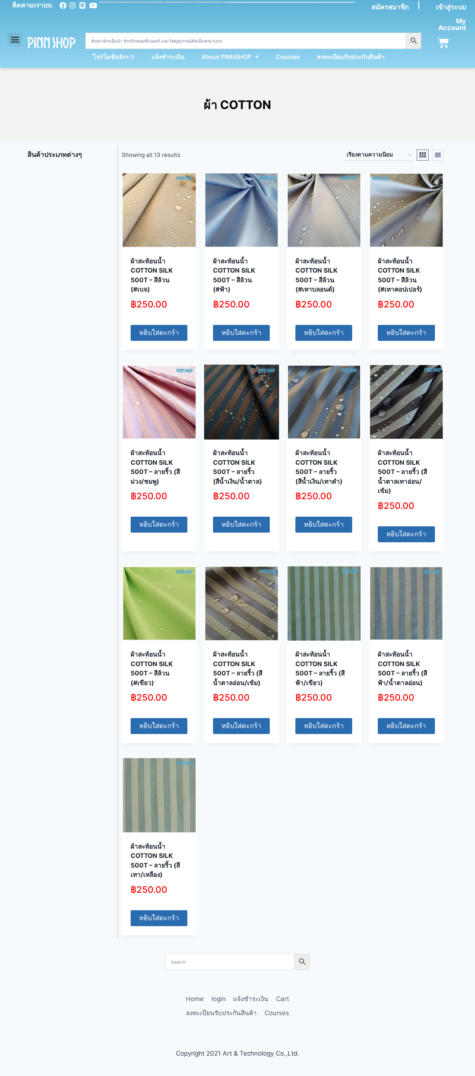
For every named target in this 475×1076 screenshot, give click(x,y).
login (219, 999)
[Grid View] (423, 155)
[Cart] (443, 43)
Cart (282, 999)
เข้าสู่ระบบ (451, 7)
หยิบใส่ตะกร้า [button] (159, 332)
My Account (452, 24)
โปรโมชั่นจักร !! (113, 56)
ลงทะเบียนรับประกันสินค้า (350, 56)
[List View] (438, 155)
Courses (288, 56)
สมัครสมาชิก (390, 7)
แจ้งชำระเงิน (167, 56)
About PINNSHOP (226, 56)
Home (195, 999)
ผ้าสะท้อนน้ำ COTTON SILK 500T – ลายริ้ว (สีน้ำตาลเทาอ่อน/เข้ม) (402, 471)
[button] (15, 40)
